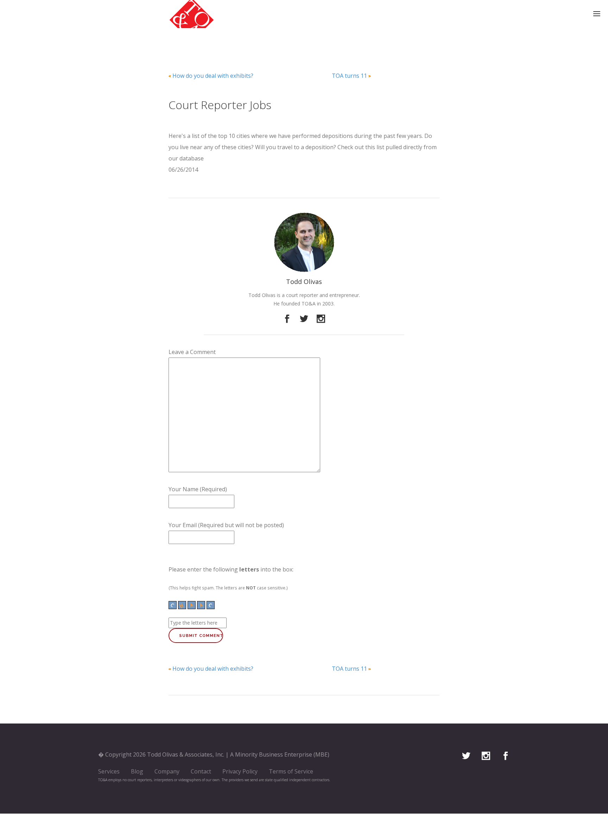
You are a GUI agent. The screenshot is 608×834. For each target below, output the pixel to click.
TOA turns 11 (349, 76)
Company (166, 771)
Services (109, 771)
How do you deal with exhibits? (212, 76)
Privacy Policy (240, 771)
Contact (201, 771)
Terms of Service (291, 771)
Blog (137, 771)
